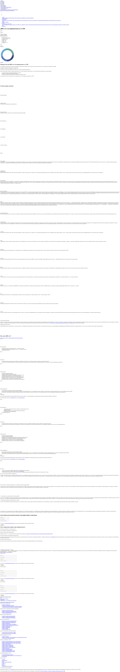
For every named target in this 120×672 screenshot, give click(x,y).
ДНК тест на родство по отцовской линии (9, 621)
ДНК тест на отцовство (6, 604)
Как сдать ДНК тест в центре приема (8, 24)
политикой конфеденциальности (10, 523)
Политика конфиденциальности (7, 666)
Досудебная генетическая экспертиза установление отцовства (12, 606)
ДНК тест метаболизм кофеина (7, 649)
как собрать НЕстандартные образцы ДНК (45, 533)
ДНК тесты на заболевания (38, 20)
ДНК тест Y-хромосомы (6, 626)
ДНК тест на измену (5, 636)
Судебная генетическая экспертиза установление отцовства (11, 607)
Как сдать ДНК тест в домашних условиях (21, 24)
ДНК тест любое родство (6, 629)
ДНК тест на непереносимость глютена (8, 650)
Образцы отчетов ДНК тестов (56, 20)
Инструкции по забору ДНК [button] (6, 23)
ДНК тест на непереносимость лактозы (8, 651)
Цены (3, 21)
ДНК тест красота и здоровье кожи (7, 645)
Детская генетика (23, 20)
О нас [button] (3, 17)
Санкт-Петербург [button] (3, 5)
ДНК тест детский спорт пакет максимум (9, 617)
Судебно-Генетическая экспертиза (7, 654)
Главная (3, 659)
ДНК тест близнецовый (6, 623)
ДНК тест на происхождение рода (7, 610)
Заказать (1, 62)
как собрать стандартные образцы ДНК (32, 533)
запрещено (13, 669)
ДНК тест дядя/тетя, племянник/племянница (9, 624)
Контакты (3, 26)
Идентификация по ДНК (47, 20)
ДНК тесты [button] (4, 19)
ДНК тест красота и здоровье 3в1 (7, 644)
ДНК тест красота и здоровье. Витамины (8, 647)
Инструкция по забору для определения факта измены (52, 24)
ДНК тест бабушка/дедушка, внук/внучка (8, 622)
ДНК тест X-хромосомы (6, 627)
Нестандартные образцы (39, 24)
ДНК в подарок (4, 18)
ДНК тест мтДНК (5, 628)
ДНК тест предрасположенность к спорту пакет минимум (11, 641)
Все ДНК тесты (4, 660)
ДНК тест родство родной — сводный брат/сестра (10, 625)
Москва (1, 598)
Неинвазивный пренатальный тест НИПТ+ (9, 633)
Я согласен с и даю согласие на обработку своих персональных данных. (17, 523)
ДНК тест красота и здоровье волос (8, 646)
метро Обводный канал (9, 9)
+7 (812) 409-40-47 (3, 7)
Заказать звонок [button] (2, 10)
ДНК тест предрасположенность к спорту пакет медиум (11, 642)
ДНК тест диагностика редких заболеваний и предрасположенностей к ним (14, 637)
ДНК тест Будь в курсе (6, 648)
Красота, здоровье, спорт (30, 20)
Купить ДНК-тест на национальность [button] (6, 552)
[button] (0, 584)
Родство (7, 20)
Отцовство (4, 20)
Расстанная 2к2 (8, 7)
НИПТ (19, 20)
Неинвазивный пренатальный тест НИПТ (9, 632)
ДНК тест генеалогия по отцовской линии (9, 611)
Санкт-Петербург (6, 598)
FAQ (3, 25)
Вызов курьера (4, 656)
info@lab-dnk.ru (15, 9)
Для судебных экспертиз (65, 24)
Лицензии (3, 663)
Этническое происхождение (13, 20)
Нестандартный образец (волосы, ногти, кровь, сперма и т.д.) (12, 655)
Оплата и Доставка (5, 22)
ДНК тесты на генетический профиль (8, 638)
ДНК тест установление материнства (8, 605)
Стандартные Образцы (31, 24)
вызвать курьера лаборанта (10, 10)
